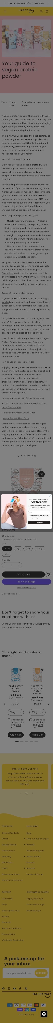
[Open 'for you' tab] (44, 1014)
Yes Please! (39, 522)
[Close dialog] (50, 496)
